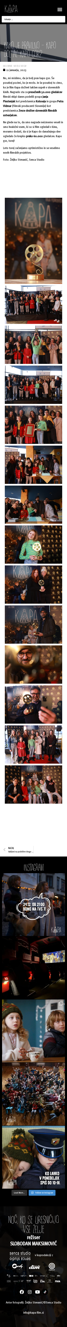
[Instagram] (30, 1292)
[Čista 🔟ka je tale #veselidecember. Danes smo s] (33, 967)
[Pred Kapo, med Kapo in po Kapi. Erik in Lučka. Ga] (33, 1030)
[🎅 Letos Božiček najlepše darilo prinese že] (33, 904)
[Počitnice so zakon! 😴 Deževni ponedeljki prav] (33, 1157)
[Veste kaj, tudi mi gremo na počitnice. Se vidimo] (33, 1094)
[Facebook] (22, 1292)
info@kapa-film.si (33, 1312)
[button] (60, 10)
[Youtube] (37, 1292)
